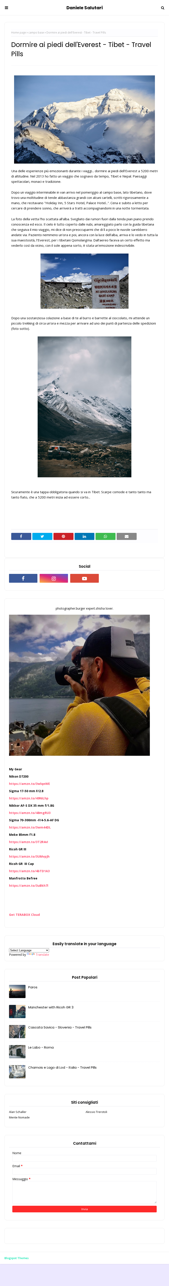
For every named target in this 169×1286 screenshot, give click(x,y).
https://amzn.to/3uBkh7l (28, 885)
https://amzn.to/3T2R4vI (28, 842)
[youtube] (84, 578)
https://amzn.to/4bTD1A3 (29, 871)
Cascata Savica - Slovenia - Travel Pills (60, 1027)
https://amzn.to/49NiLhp (28, 798)
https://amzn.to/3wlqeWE (29, 784)
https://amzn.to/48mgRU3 (30, 813)
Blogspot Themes (16, 1258)
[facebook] (23, 578)
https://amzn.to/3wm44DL (30, 827)
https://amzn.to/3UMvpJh (29, 856)
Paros (32, 987)
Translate (42, 954)
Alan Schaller (17, 1112)
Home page (18, 32)
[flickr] (115, 578)
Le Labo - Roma (41, 1047)
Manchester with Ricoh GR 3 (50, 1007)
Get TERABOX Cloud (24, 915)
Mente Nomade (19, 1117)
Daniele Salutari (84, 8)
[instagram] (54, 578)
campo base (36, 32)
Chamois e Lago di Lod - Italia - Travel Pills (62, 1067)
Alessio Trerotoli (96, 1112)
